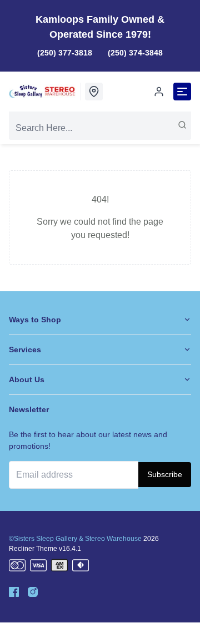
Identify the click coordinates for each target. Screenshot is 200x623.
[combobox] (100, 128)
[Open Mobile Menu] (182, 91)
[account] (158, 91)
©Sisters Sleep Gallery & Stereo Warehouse (75, 539)
